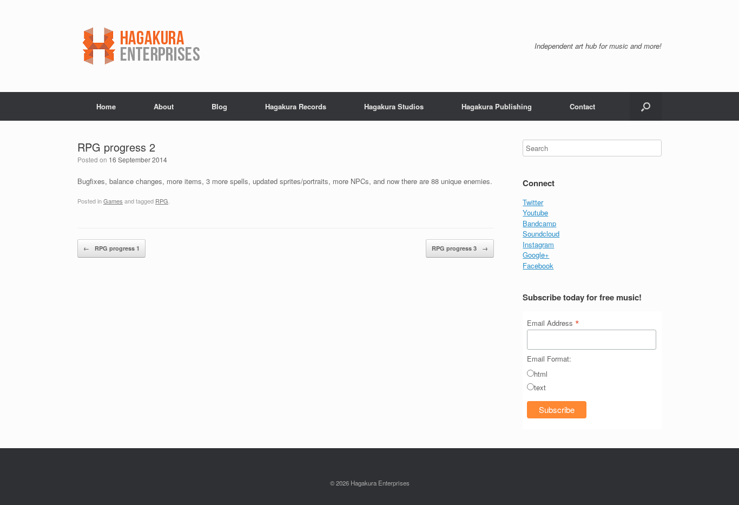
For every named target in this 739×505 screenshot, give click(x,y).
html (540, 374)
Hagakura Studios (394, 106)
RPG (161, 200)
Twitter (533, 202)
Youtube (535, 212)
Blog (219, 106)
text (540, 387)
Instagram (538, 244)
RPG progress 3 (460, 248)
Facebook (538, 265)
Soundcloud (541, 233)
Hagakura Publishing (496, 106)
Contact (582, 106)
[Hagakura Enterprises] (175, 46)
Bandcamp (539, 223)
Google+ (536, 255)
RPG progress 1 (111, 248)
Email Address (553, 323)
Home (106, 106)
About (164, 106)
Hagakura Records (295, 106)
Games (113, 200)
